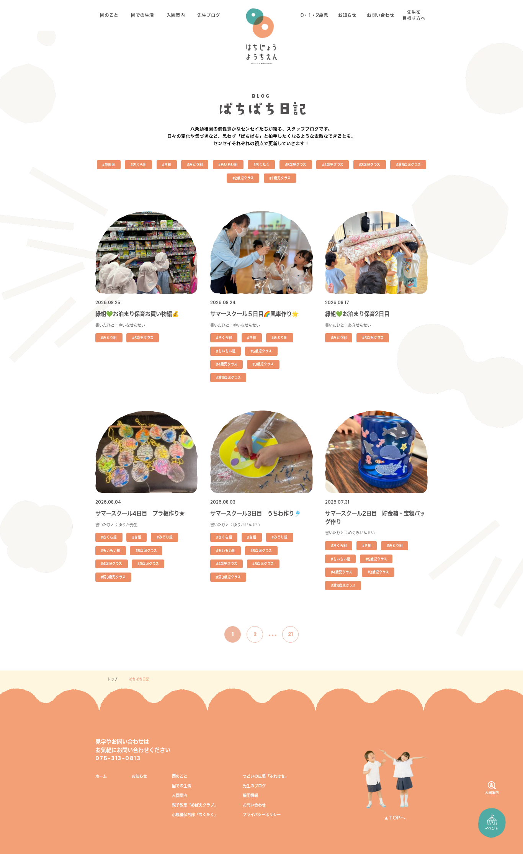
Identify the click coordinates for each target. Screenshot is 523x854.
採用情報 (250, 795)
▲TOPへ (395, 817)
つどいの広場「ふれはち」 (266, 776)
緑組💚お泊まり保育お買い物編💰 (137, 314)
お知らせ (347, 15)
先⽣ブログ (208, 15)
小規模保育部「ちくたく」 (195, 814)
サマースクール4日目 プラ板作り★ (140, 513)
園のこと (109, 15)
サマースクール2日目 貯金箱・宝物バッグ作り (375, 517)
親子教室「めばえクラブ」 (195, 805)
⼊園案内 (176, 15)
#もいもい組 (228, 164)
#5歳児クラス (295, 164)
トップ (113, 679)
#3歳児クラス (369, 164)
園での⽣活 (142, 15)
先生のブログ (254, 786)
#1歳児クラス (280, 178)
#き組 (166, 164)
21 (290, 634)
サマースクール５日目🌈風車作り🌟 (254, 314)
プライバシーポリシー (262, 814)
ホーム (101, 776)
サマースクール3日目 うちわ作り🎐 (255, 513)
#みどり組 (195, 164)
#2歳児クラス (243, 178)
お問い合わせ (380, 15)
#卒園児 (108, 164)
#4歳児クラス (332, 164)
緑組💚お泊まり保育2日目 (357, 314)
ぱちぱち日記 (139, 679)
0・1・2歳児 (314, 15)
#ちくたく (261, 164)
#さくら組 (139, 164)
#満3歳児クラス (408, 164)
